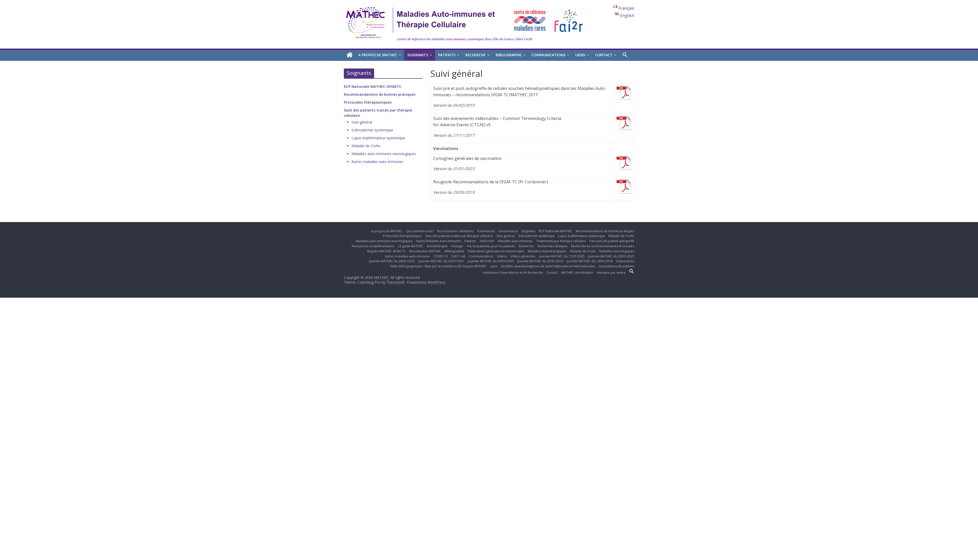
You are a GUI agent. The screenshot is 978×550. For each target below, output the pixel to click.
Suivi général (361, 122)
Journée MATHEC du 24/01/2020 (491, 261)
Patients (446, 54)
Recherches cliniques (552, 246)
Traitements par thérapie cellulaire (561, 241)
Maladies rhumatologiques (547, 251)
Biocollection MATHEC (425, 251)
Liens (580, 54)
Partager (457, 246)
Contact (604, 54)
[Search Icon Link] (625, 55)
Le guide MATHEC (410, 246)
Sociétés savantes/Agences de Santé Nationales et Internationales (548, 266)
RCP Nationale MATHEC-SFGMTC (372, 86)
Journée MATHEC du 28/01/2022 (392, 261)
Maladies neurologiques (616, 251)
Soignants (417, 54)
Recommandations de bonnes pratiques (379, 94)
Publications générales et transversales (496, 251)
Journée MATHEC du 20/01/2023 (611, 256)
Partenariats (486, 231)
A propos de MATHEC (377, 54)
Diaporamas (625, 261)
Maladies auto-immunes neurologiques (383, 153)
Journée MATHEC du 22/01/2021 (441, 261)
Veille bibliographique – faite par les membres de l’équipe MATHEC (438, 266)
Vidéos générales (522, 256)
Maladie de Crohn (366, 145)
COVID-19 (440, 256)
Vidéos (502, 256)
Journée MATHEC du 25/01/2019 (540, 261)
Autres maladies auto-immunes (377, 161)
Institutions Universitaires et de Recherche (513, 272)
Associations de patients (616, 266)
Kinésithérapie (437, 246)
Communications (548, 54)
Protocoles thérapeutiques (367, 102)
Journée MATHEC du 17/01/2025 (562, 256)
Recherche (475, 54)
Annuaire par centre (611, 272)
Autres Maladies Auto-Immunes (438, 241)
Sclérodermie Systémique (372, 130)
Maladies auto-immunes (515, 241)
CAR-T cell (458, 256)
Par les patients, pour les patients (491, 246)
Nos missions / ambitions (455, 231)
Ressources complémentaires (373, 246)
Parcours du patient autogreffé (612, 241)
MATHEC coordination (577, 272)
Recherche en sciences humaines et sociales (602, 246)
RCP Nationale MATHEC (555, 231)
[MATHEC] (349, 55)
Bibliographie (509, 54)
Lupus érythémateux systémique (378, 137)
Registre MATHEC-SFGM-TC (386, 251)
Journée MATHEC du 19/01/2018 (590, 261)
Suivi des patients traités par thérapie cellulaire (459, 236)
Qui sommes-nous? (420, 231)
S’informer (487, 241)
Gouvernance (508, 231)
